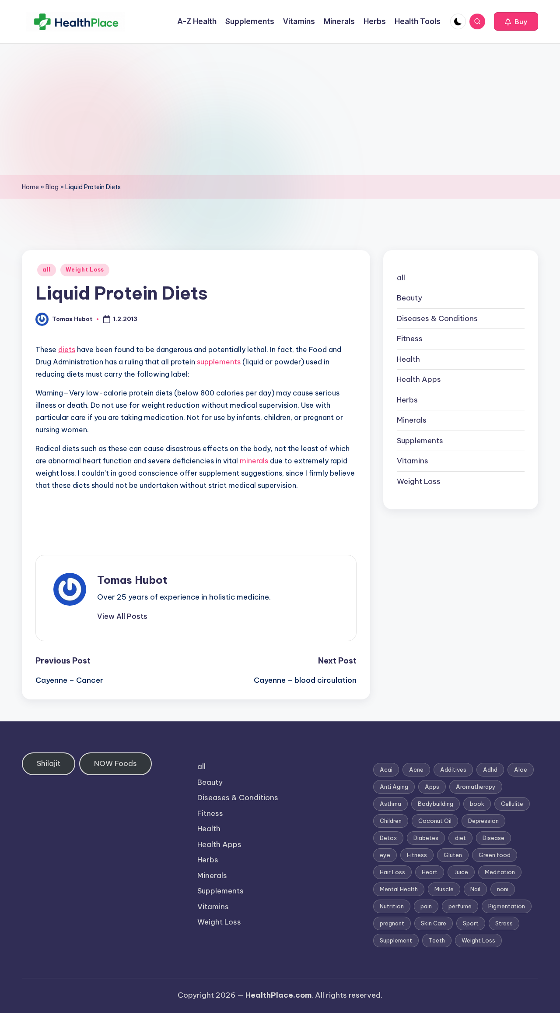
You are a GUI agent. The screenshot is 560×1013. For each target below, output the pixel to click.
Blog (52, 187)
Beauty (409, 298)
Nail (475, 889)
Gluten (453, 854)
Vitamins (412, 461)
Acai (386, 769)
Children (391, 820)
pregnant (392, 923)
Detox (388, 837)
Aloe (520, 769)
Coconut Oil (435, 820)
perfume (460, 906)
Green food (495, 854)
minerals (254, 460)
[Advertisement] (280, 109)
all (46, 269)
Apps (432, 786)
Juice (461, 871)
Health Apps (419, 380)
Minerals (412, 420)
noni (502, 889)
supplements (219, 361)
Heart (430, 871)
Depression (483, 820)
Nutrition (392, 906)
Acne (416, 769)
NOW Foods (115, 763)
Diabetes (425, 837)
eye (385, 854)
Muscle (444, 889)
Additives (453, 769)
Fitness (410, 339)
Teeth (437, 940)
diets (66, 349)
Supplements (420, 440)
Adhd (490, 769)
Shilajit (48, 763)
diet (460, 837)
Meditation (500, 871)
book (477, 803)
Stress (504, 923)
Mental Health (399, 889)
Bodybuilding (435, 803)
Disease (493, 837)
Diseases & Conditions (437, 318)
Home (30, 187)
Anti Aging (394, 786)
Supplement (396, 940)
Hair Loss (392, 871)
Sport (471, 923)
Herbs (407, 400)
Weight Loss (85, 269)
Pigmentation (506, 906)
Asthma (390, 803)
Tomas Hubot (132, 579)
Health (408, 359)
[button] (516, 21)
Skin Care (433, 923)
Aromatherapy (476, 786)
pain (426, 906)
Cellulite (512, 803)
